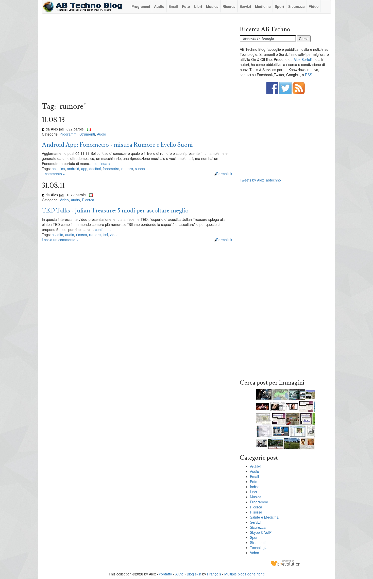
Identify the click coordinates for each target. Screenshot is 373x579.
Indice (255, 486)
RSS (308, 74)
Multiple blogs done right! (244, 573)
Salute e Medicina (264, 517)
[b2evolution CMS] (285, 562)
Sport (279, 6)
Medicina (263, 6)
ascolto (57, 234)
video (114, 234)
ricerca (81, 234)
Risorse (256, 512)
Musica (212, 6)
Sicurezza (296, 6)
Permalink (224, 173)
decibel (95, 168)
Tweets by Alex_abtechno (260, 180)
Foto (186, 6)
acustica (58, 168)
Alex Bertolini (304, 59)
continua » (102, 163)
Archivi (255, 466)
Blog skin (194, 573)
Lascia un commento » (60, 239)
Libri (198, 6)
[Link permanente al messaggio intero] (43, 128)
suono (140, 168)
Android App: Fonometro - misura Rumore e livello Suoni (117, 145)
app (84, 168)
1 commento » (53, 173)
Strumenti (87, 134)
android (73, 168)
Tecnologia (258, 547)
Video (314, 6)
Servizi (245, 6)
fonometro (111, 168)
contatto (165, 573)
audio (69, 234)
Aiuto (179, 573)
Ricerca (229, 6)
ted (105, 234)
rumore (127, 168)
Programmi (140, 6)
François (214, 573)
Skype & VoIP (261, 532)
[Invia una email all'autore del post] (61, 128)
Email (173, 6)
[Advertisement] (137, 59)
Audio (159, 6)
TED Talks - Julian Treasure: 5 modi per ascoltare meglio (115, 210)
